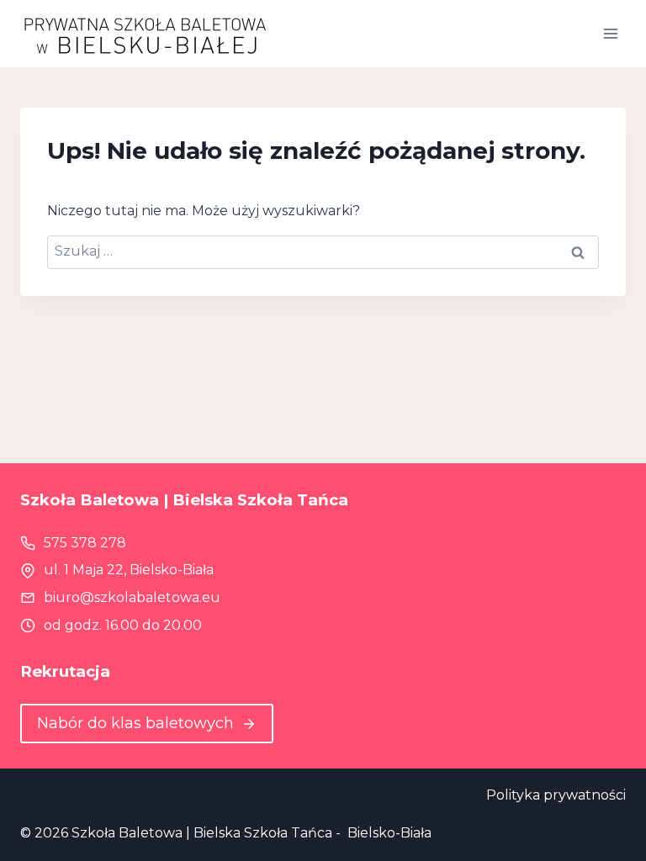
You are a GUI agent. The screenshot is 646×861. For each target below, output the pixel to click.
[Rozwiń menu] (610, 33)
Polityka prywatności (556, 795)
